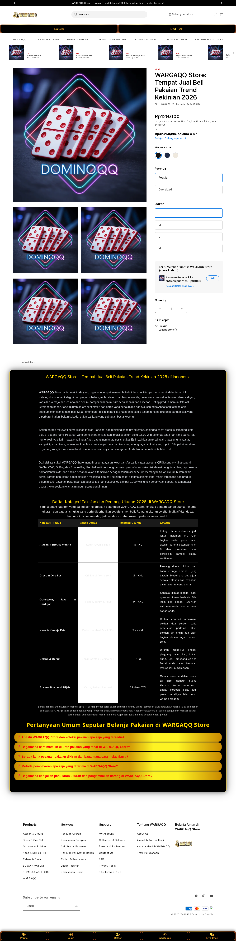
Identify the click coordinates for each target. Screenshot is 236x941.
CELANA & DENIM (176, 39)
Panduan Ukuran (71, 833)
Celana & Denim (32, 859)
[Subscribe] (76, 906)
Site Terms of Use (110, 872)
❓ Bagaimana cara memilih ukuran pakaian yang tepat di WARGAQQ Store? (73, 746)
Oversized (165, 189)
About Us (142, 833)
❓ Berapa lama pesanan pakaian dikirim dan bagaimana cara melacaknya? (72, 756)
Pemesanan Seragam (73, 840)
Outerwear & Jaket (34, 846)
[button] (19, 39)
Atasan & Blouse (33, 833)
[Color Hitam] (158, 155)
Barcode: (181, 104)
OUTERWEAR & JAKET (209, 39)
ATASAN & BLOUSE (47, 39)
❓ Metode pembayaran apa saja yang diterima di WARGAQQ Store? (67, 766)
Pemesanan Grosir (72, 872)
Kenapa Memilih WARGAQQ (153, 846)
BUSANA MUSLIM (146, 39)
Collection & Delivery (112, 840)
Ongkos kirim (194, 121)
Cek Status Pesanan (73, 846)
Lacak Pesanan (70, 865)
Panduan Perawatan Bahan (77, 853)
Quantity (160, 300)
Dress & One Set (33, 840)
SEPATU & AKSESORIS (112, 39)
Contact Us (106, 853)
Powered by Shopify (202, 914)
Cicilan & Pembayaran (74, 859)
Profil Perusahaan (148, 853)
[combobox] (109, 14)
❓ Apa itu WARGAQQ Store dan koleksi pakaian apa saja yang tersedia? (71, 737)
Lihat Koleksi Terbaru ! (151, 3)
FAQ (101, 859)
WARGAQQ (19, 39)
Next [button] (221, 3)
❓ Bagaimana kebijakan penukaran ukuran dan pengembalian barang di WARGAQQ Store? (84, 775)
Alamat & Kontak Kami (150, 840)
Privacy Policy (107, 865)
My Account (106, 833)
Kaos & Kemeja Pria (35, 853)
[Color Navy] (167, 155)
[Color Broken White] (175, 155)
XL (160, 248)
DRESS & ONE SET (78, 39)
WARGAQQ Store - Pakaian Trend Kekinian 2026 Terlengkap (118, 3)
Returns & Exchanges (112, 846)
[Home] (25, 14)
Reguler (164, 177)
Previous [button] (14, 3)
